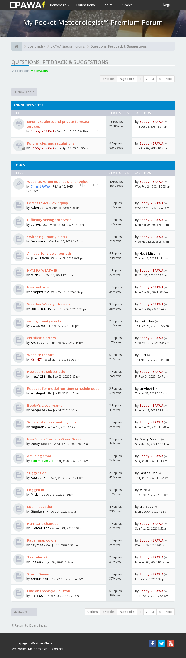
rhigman (37, 427)
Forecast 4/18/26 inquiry (47, 203)
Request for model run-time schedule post (62, 388)
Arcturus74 (39, 579)
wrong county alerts (43, 321)
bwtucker (38, 325)
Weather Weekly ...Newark (48, 304)
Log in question (39, 506)
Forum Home (86, 5)
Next (169, 79)
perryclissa (39, 224)
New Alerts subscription (46, 371)
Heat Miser (148, 253)
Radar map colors (41, 540)
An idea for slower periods (49, 253)
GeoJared (38, 410)
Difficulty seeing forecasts (48, 219)
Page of (127, 79)
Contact (58, 649)
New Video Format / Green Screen (54, 439)
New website (37, 287)
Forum (108, 5)
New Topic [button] (25, 92)
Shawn (36, 562)
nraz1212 (38, 376)
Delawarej (38, 241)
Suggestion (36, 472)
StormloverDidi (42, 460)
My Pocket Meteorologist (30, 649)
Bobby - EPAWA (42, 131)
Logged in (35, 489)
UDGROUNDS (41, 309)
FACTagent (39, 342)
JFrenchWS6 (40, 258)
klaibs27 (37, 596)
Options (92, 612)
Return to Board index (30, 625)
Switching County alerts (46, 236)
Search (127, 5)
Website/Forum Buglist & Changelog (57, 181)
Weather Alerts (42, 643)
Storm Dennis (38, 574)
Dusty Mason (41, 444)
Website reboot (40, 354)
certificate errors (41, 337)
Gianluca (37, 511)
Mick (34, 275)
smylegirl (38, 393)
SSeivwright (40, 528)
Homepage (58, 5)
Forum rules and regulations (50, 143)
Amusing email (39, 456)
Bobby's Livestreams (44, 405)
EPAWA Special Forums (68, 46)
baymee (37, 545)
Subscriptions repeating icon (51, 422)
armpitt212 (40, 292)
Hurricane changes (42, 523)
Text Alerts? (36, 557)
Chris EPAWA (40, 186)
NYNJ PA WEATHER (41, 270)
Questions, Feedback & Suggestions (118, 46)
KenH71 (36, 359)
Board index (36, 46)
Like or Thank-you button (48, 591)
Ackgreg (37, 207)
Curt (143, 355)
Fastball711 (40, 477)
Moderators (39, 71)
